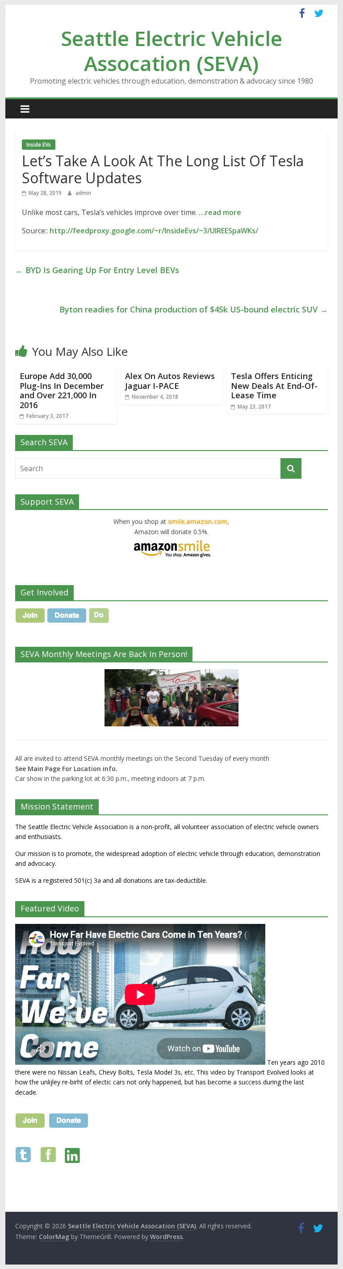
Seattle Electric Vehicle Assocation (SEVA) (171, 50)
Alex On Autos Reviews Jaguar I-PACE (170, 381)
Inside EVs (38, 144)
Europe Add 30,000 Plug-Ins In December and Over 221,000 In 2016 (62, 390)
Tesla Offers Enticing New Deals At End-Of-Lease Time (274, 386)
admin (83, 193)
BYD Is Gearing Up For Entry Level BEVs (97, 270)
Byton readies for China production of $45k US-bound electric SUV (193, 309)
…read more (220, 212)
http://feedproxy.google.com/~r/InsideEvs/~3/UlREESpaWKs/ (154, 231)
